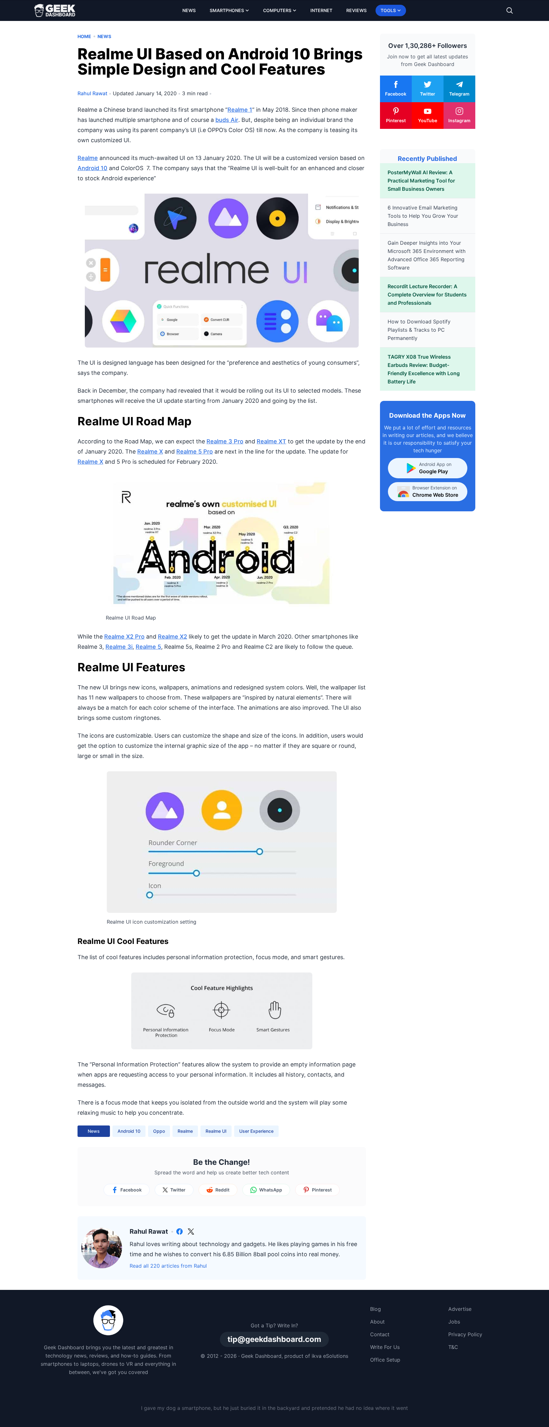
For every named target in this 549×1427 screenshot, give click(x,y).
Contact (380, 1334)
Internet (321, 10)
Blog (375, 1309)
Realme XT (271, 441)
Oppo (159, 1131)
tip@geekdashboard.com (274, 1339)
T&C (453, 1347)
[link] (179, 1231)
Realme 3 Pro (225, 441)
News (189, 10)
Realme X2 (172, 636)
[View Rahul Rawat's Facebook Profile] (179, 1231)
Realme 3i (118, 646)
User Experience (256, 1131)
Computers (277, 10)
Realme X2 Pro (124, 636)
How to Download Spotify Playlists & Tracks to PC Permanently (419, 329)
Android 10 (92, 168)
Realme (88, 158)
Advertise (459, 1309)
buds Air (226, 119)
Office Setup (385, 1360)
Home (84, 36)
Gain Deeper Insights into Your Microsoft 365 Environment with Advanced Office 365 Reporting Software (426, 255)
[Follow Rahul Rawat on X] (191, 1231)
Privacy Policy (465, 1334)
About (377, 1321)
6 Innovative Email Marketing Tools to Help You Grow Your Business (423, 215)
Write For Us (385, 1347)
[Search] (509, 10)
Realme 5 (148, 646)
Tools (388, 10)
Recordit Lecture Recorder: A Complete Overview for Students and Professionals (427, 294)
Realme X (150, 451)
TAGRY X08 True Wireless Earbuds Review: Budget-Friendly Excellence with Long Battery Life (424, 369)
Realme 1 (239, 109)
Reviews (356, 10)
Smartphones (227, 10)
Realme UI (216, 1131)
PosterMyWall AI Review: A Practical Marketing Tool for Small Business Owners (421, 180)
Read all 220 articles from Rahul (168, 1266)
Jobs (454, 1321)
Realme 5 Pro (194, 451)
